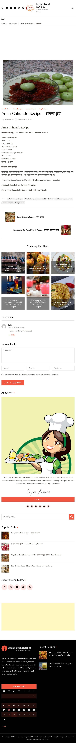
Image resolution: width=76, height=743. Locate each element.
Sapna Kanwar (6, 119)
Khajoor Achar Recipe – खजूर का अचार (25, 533)
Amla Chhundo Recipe (47, 199)
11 (9, 705)
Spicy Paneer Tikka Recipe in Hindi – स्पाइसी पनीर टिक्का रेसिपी (38, 268)
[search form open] (73, 8)
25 (9, 715)
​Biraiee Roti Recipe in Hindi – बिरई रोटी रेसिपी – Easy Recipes (63, 304)
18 (9, 710)
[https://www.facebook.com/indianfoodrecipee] (4, 587)
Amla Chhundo (31, 199)
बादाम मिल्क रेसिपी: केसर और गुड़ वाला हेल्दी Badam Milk (61, 664)
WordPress (46, 739)
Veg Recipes (43, 109)
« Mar (3, 726)
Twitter (24, 185)
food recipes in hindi (65, 199)
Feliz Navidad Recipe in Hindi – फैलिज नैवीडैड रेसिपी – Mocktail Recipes (38, 303)
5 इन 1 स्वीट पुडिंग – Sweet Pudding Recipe (27, 544)
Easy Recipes (5, 109)
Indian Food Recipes (43, 5)
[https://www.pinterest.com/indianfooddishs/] (30, 587)
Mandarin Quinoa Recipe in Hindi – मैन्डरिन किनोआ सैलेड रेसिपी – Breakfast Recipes (63, 267)
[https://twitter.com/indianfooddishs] (17, 587)
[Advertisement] (38, 45)
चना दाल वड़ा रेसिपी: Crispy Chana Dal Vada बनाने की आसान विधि (60, 653)
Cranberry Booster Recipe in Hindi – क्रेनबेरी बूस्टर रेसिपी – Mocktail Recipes (13, 303)
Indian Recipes (31, 109)
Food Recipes (18, 109)
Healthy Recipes (36, 180)
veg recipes (20, 203)
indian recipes (8, 203)
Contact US (38, 499)
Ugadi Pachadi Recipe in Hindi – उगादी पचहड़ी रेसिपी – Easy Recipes (36, 555)
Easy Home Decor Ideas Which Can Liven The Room (32, 566)
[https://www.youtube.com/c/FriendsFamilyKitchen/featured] (23, 587)
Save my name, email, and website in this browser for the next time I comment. (31, 375)
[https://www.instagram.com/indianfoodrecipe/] (11, 587)
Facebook (5, 185)
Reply (13, 335)
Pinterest (32, 185)
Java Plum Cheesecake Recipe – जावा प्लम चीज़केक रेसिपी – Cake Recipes (13, 268)
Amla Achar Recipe (15, 199)
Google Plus (15, 185)
